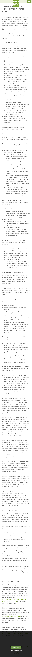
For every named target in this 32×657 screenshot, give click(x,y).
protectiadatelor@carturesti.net (11, 616)
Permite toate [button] (16, 647)
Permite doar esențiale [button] (16, 650)
